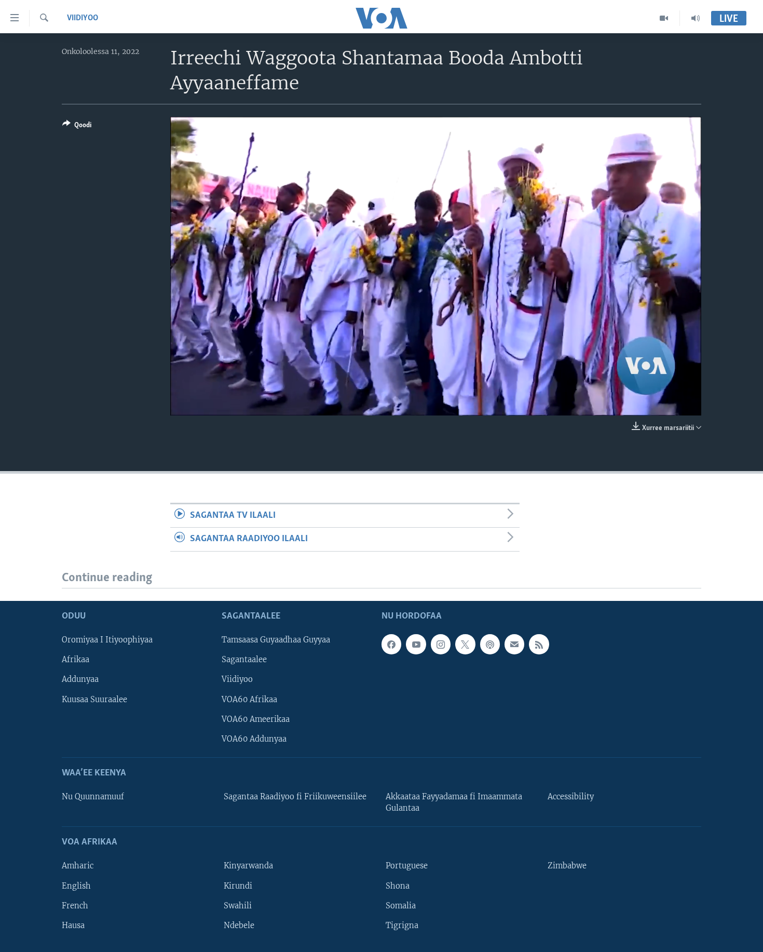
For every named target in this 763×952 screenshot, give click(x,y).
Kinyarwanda (248, 866)
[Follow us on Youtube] (416, 644)
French (75, 905)
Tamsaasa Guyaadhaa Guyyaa (276, 640)
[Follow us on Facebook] (391, 644)
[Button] (76, 127)
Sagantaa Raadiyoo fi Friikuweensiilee (295, 796)
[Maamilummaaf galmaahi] (514, 644)
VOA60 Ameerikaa (256, 719)
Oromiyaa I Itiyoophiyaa (107, 640)
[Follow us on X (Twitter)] (465, 644)
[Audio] (695, 18)
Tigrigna (402, 925)
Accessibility (571, 796)
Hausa (73, 925)
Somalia (401, 905)
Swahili (238, 905)
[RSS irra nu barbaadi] (539, 644)
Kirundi (238, 886)
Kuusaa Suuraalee (94, 699)
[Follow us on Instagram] (441, 644)
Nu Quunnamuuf (93, 796)
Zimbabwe (567, 866)
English (76, 886)
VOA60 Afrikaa (249, 699)
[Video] (664, 18)
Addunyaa (80, 680)
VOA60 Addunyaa (254, 739)
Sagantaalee (244, 659)
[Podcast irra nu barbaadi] (490, 644)
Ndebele (239, 925)
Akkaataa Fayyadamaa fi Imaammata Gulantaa (454, 802)
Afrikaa (75, 659)
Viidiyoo (82, 18)
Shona (398, 886)
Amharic (77, 866)
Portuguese (407, 866)
